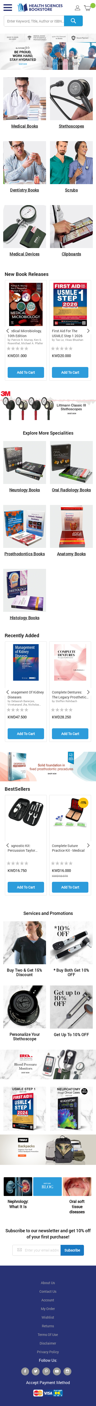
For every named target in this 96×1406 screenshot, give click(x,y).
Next (88, 330)
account (47, 1300)
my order (48, 1309)
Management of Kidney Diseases (26, 694)
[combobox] (43, 21)
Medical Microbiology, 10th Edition (25, 333)
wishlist (48, 1317)
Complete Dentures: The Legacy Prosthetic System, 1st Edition (69, 694)
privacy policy (48, 1352)
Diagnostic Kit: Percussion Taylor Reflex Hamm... (21, 848)
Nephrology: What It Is (18, 1204)
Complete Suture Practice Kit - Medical (68, 848)
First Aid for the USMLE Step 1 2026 (67, 333)
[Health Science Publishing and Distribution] (40, 7)
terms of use (48, 1334)
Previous (7, 330)
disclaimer (48, 1343)
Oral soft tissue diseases (77, 1206)
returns (48, 1326)
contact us (47, 1291)
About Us (48, 1283)
